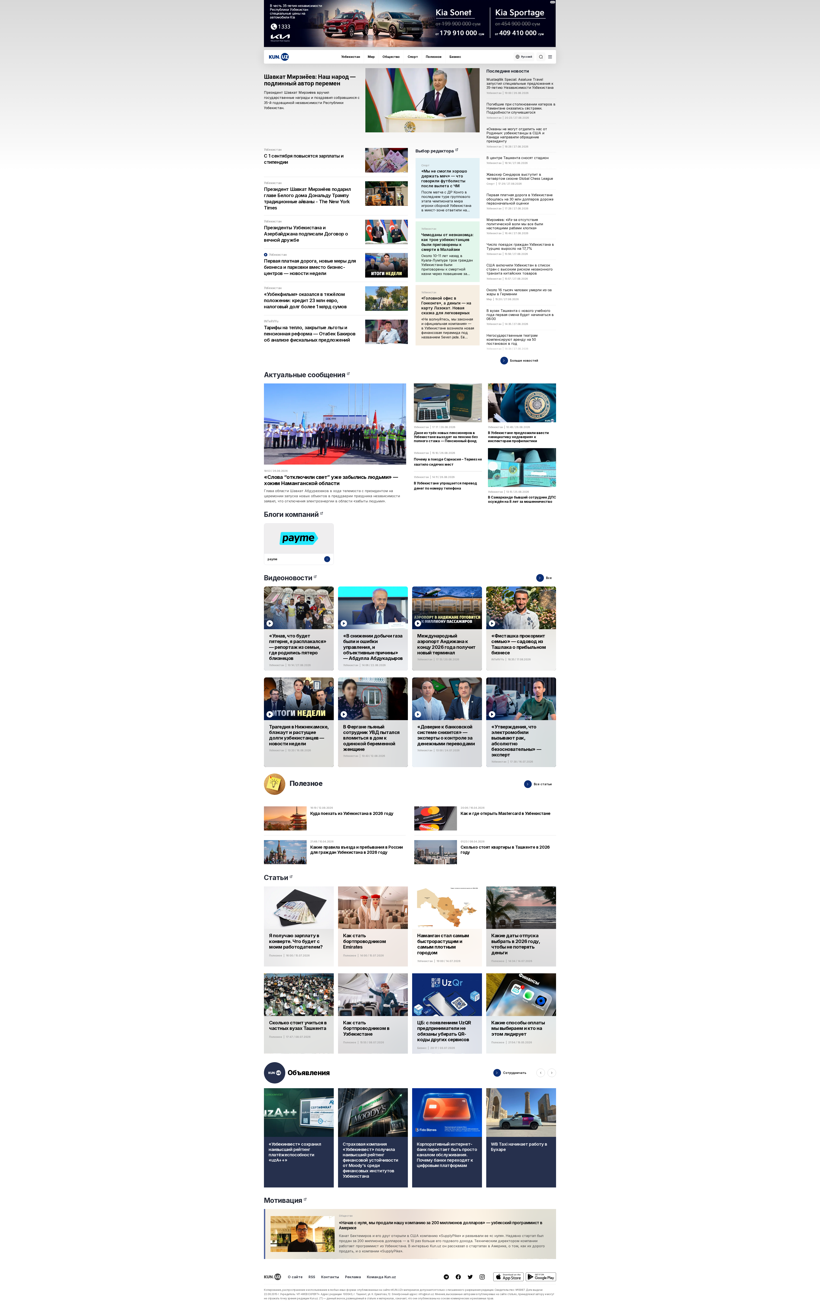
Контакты (330, 1277)
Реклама (353, 1277)
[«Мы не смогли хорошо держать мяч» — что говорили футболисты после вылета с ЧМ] (448, 188)
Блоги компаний (291, 514)
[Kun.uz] (279, 57)
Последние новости (507, 71)
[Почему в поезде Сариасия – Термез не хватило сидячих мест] (448, 459)
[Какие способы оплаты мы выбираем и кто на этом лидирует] (521, 1013)
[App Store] (508, 1276)
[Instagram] (482, 1276)
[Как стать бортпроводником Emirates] (373, 926)
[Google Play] (541, 1276)
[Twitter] (470, 1276)
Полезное (434, 57)
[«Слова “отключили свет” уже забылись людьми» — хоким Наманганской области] (335, 443)
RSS (312, 1277)
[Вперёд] (552, 1073)
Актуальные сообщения (304, 375)
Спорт (413, 57)
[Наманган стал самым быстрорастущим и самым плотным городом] (447, 926)
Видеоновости (288, 578)
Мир (371, 57)
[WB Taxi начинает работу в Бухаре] (521, 1137)
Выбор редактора (435, 151)
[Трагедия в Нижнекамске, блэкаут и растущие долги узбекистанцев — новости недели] (299, 722)
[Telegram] (446, 1276)
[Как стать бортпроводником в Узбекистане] (373, 1013)
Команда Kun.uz (381, 1277)
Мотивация (283, 1200)
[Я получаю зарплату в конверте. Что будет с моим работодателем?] (299, 926)
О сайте (295, 1277)
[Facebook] (458, 1276)
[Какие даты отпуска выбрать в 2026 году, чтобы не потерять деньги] (521, 926)
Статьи (276, 877)
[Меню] (550, 56)
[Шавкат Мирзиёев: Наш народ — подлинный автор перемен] (372, 105)
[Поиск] (540, 56)
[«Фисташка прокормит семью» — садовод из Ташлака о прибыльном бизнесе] (521, 628)
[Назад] (540, 1073)
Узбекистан (350, 57)
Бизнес (455, 57)
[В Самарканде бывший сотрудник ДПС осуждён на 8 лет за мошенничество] (522, 476)
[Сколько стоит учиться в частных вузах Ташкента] (299, 1013)
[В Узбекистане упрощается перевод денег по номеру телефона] (448, 481)
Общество (391, 57)
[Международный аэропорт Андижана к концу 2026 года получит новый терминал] (447, 628)
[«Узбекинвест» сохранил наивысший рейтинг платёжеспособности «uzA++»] (299, 1137)
